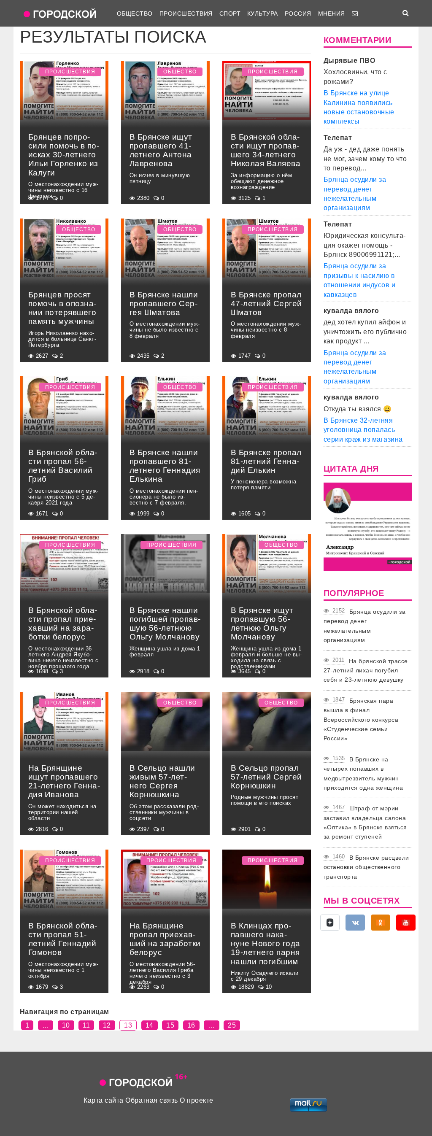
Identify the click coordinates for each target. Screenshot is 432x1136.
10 (66, 1025)
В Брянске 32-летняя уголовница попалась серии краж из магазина (363, 430)
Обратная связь (151, 1100)
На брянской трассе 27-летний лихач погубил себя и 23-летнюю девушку (366, 670)
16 (191, 1025)
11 (86, 1025)
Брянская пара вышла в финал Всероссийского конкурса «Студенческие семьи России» (361, 719)
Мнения (331, 13)
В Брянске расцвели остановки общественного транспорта (366, 867)
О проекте (196, 1100)
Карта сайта (103, 1100)
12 (107, 1025)
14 (150, 1025)
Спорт (229, 13)
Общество (135, 13)
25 (232, 1025)
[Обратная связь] (354, 13)
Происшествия (186, 13)
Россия (298, 13)
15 (170, 1025)
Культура (262, 13)
